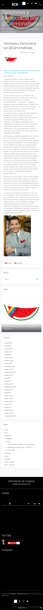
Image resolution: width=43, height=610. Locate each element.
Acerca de (8, 436)
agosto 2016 (9, 390)
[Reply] (28, 503)
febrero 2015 (9, 410)
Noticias (7, 459)
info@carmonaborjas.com (22, 484)
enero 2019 (8, 352)
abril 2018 (8, 355)
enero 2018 (8, 363)
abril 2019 (8, 346)
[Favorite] (39, 503)
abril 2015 (8, 407)
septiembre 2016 (10, 387)
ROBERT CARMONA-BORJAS (19, 594)
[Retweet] (35, 503)
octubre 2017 (9, 369)
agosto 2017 (9, 375)
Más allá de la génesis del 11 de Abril (19, 447)
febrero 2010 (9, 413)
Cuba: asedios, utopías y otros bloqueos (21, 444)
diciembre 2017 (10, 366)
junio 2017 (8, 381)
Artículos (10, 29)
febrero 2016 (9, 398)
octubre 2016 (9, 384)
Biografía (9, 438)
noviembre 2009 (10, 416)
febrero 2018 (9, 360)
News (6, 456)
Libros (8, 441)
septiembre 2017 (10, 372)
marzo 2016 (9, 395)
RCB (3, 29)
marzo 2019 (9, 349)
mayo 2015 (8, 404)
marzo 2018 (9, 358)
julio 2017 (8, 378)
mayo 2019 (8, 343)
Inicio (6, 430)
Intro (6, 433)
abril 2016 (8, 393)
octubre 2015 (9, 401)
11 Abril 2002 (10, 450)
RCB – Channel (9, 462)
